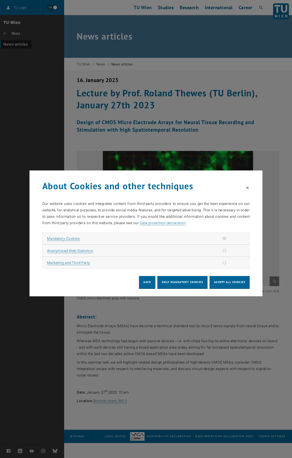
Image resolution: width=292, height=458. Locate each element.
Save (147, 282)
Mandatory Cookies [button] (63, 238)
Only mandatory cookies (182, 282)
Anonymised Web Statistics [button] (70, 251)
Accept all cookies (229, 282)
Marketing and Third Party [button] (68, 263)
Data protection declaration (163, 223)
